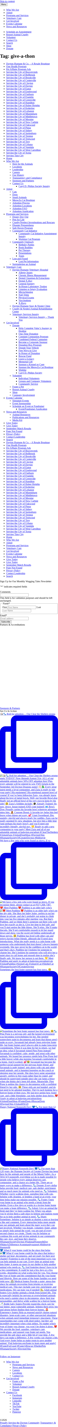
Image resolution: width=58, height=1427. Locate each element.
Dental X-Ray (25, 281)
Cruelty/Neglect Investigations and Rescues (33, 222)
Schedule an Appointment (18, 31)
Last (39, 607)
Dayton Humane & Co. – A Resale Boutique (28, 63)
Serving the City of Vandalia (20, 147)
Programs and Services (17, 15)
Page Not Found (14, 431)
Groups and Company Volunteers (35, 381)
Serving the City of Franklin (20, 97)
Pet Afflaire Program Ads (18, 69)
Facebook (17, 1395)
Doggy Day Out (20, 217)
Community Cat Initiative (24, 230)
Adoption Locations (22, 205)
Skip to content (7, 1)
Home (9, 158)
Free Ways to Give (28, 350)
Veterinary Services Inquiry (25, 314)
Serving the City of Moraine (20, 119)
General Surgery (27, 283)
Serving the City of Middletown (21, 116)
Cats (14, 191)
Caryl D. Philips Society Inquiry (34, 186)
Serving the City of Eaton (18, 88)
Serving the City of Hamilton (20, 102)
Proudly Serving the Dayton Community (20, 1422)
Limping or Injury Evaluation (33, 289)
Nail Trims (24, 295)
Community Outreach (23, 242)
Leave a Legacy (26, 359)
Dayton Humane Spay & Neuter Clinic (31, 306)
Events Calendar (14, 23)
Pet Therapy (24, 250)
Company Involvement (23, 395)
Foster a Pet (18, 386)
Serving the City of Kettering (20, 108)
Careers (16, 172)
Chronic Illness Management (33, 275)
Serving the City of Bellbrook (20, 74)
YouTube (16, 1406)
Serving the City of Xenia (18, 152)
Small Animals (19, 197)
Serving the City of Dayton (19, 86)
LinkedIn (16, 1400)
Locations (17, 166)
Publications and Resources (25, 417)
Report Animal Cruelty (17, 34)
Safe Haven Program (22, 228)
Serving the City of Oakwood (20, 125)
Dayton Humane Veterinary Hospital (30, 269)
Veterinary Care (13, 18)
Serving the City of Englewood (21, 91)
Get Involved (12, 21)
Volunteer (11, 37)
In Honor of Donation (29, 353)
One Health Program (16, 66)
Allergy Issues (25, 272)
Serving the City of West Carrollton (23, 150)
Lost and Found (20, 258)
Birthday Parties (26, 244)
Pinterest (16, 1412)
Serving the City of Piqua (18, 127)
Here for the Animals (22, 164)
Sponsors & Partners (10, 708)
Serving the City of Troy (18, 141)
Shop (8, 45)
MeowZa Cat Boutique (23, 200)
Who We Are (12, 10)
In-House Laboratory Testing (33, 286)
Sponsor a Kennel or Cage (31, 364)
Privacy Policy (13, 434)
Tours (21, 256)
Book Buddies (26, 247)
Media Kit (17, 420)
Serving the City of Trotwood (20, 139)
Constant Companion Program (33, 336)
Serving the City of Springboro (21, 133)
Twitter (15, 1409)
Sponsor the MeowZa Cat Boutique (36, 367)
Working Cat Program (29, 239)
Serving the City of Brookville (21, 77)
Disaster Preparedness (23, 225)
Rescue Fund (25, 356)
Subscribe (5, 622)
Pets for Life (18, 219)
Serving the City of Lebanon (20, 111)
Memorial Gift (25, 361)
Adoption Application (23, 211)
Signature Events (20, 400)
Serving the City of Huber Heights (23, 105)
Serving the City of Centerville (21, 80)
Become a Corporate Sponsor (33, 342)
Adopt (9, 12)
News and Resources (16, 26)
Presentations (25, 253)
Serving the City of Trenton (19, 136)
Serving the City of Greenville (21, 100)
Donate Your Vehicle (29, 347)
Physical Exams (26, 297)
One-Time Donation (28, 333)
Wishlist (22, 370)
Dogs (15, 194)
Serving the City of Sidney (19, 130)
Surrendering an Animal (24, 264)
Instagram (17, 1398)
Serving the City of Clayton (19, 83)
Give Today (12, 423)
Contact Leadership (15, 437)
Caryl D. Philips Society (30, 372)
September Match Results (18, 428)
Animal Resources (21, 414)
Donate (9, 48)
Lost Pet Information (29, 261)
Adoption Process (21, 203)
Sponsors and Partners (23, 180)
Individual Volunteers (29, 378)
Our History (18, 175)
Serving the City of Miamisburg (21, 113)
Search (9, 43)
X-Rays (22, 303)
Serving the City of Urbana (19, 144)
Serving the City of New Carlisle (22, 122)
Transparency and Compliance (27, 178)
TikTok (15, 1403)
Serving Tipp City (15, 155)
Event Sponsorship (21, 403)
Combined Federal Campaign (33, 339)
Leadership (17, 169)
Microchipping (26, 292)
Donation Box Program (30, 345)
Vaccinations (25, 300)
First (4, 607)
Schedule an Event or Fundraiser (28, 406)
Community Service (28, 384)
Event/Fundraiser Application (33, 409)
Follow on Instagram (10, 1356)
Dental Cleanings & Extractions (34, 278)
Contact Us (11, 40)
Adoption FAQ (19, 208)
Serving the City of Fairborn (20, 94)
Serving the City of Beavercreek (22, 72)
